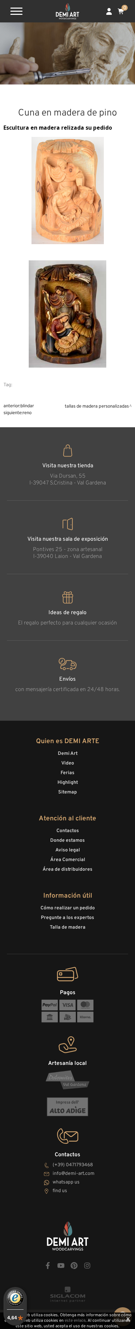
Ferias (67, 773)
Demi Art (68, 754)
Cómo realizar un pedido (67, 908)
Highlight (67, 783)
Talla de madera (68, 927)
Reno (27, 413)
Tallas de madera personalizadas (97, 406)
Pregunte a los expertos (67, 918)
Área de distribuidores (67, 869)
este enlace (75, 1320)
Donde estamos (67, 840)
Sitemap (67, 792)
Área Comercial (67, 860)
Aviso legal (67, 850)
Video (67, 763)
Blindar (27, 406)
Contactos (67, 831)
